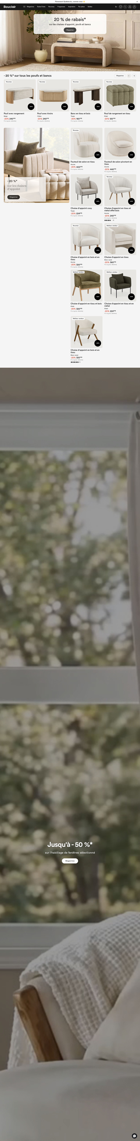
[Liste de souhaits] (120, 7)
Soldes (90, 6)
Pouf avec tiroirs (45, 113)
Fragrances (61, 6)
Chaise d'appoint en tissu (116, 257)
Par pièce (81, 6)
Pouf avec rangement (14, 113)
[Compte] (130, 7)
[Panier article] (134, 7)
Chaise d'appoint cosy (81, 208)
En (116, 7)
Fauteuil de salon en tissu (83, 162)
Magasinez (30, 6)
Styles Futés (41, 6)
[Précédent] (129, 76)
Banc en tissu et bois (80, 113)
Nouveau (51, 6)
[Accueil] (10, 7)
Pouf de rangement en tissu (117, 113)
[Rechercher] (125, 7)
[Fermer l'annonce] (137, 1)
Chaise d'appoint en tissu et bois (86, 304)
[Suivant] (134, 76)
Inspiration (71, 6)
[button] (134, 1136)
